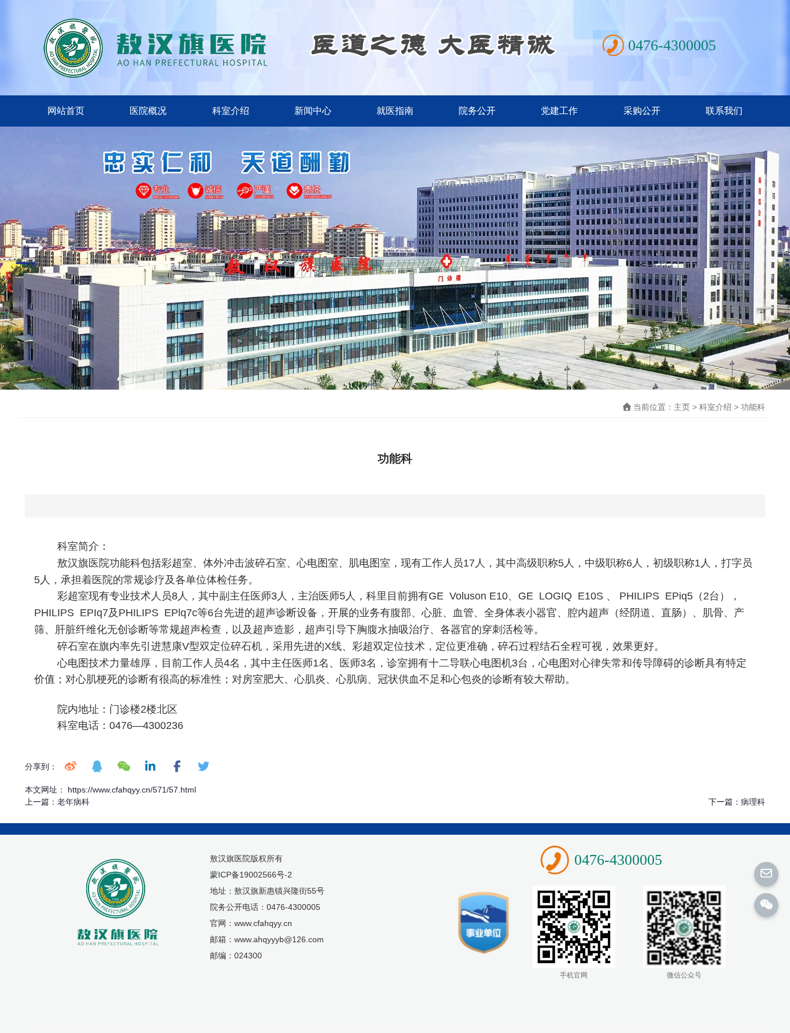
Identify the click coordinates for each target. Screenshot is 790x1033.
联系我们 (724, 111)
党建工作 (559, 111)
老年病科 (73, 801)
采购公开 (641, 111)
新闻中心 (312, 111)
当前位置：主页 (662, 407)
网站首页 (65, 111)
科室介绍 (230, 111)
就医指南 (395, 111)
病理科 (753, 801)
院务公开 (477, 111)
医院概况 (148, 111)
